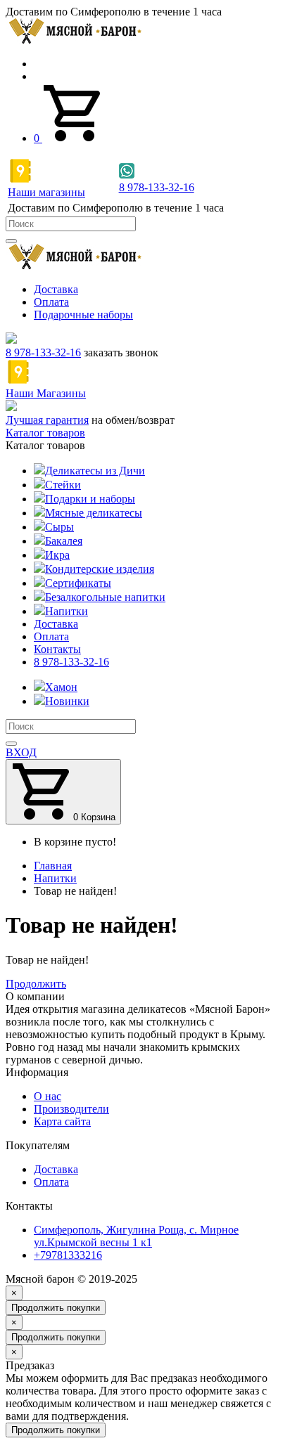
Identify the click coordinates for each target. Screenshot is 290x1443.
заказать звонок (121, 352)
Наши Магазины (46, 393)
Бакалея (63, 541)
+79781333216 (68, 1255)
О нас (47, 1096)
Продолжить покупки (55, 1307)
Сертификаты (78, 583)
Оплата (51, 302)
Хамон (61, 687)
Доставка (56, 289)
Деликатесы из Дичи (95, 471)
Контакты (57, 649)
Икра (57, 555)
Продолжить (36, 984)
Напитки (66, 611)
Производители (71, 1109)
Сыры (59, 527)
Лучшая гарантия (47, 420)
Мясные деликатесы (93, 513)
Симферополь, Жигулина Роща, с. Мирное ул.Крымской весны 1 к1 (136, 1236)
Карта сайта (62, 1121)
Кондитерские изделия (99, 569)
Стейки (63, 485)
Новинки (67, 701)
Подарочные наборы (83, 315)
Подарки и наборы (90, 499)
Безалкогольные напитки (105, 597)
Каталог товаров (45, 433)
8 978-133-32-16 (43, 352)
